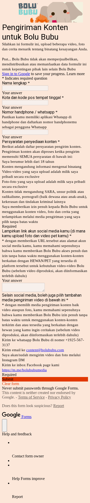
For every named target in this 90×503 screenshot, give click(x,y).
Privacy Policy (59, 397)
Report (58, 406)
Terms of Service (31, 397)
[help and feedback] (4, 425)
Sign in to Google (16, 74)
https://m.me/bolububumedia (24, 370)
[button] (45, 379)
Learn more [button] (75, 74)
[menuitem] (50, 449)
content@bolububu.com (45, 350)
